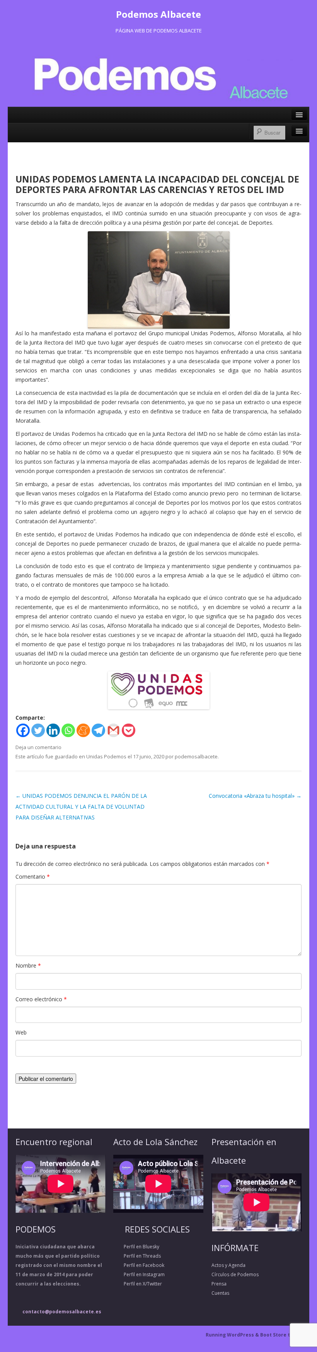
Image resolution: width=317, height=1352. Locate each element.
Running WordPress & (233, 1335)
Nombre (28, 965)
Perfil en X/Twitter (137, 1283)
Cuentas (220, 1293)
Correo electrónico (41, 999)
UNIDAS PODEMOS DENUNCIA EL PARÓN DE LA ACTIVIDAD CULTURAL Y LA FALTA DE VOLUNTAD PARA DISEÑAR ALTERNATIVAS (81, 806)
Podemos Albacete (158, 14)
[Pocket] (128, 730)
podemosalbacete (196, 756)
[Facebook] (23, 730)
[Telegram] (98, 730)
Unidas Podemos (106, 756)
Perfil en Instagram (139, 1274)
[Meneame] (83, 730)
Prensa (219, 1283)
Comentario (32, 876)
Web (21, 1032)
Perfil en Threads (137, 1256)
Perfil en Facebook (138, 1265)
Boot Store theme (282, 1335)
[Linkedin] (53, 730)
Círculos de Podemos (235, 1274)
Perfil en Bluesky (136, 1246)
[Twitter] (38, 730)
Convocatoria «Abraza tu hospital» (255, 795)
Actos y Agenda (228, 1265)
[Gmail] (113, 730)
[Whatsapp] (68, 730)
